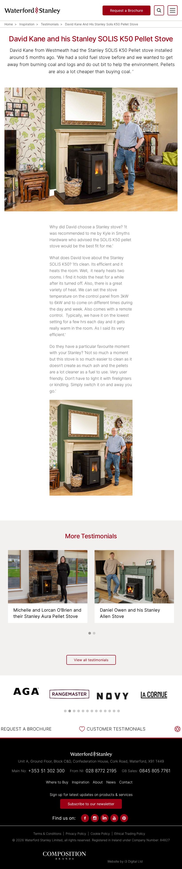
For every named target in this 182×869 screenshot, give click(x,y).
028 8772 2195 (101, 770)
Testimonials (50, 24)
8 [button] (96, 711)
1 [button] (89, 633)
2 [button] (94, 633)
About (98, 782)
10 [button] (105, 711)
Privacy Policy (76, 833)
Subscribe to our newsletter (91, 804)
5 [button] (83, 711)
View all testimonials (91, 660)
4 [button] (78, 711)
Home (8, 24)
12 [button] (114, 711)
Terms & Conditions (47, 833)
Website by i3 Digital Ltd (125, 861)
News (111, 782)
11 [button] (109, 711)
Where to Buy (57, 782)
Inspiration (26, 24)
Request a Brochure (126, 10)
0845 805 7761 (154, 770)
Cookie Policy (100, 833)
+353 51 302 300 (46, 770)
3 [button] (74, 711)
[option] (47, 586)
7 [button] (92, 711)
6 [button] (87, 711)
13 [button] (118, 711)
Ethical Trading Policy (129, 833)
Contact (126, 782)
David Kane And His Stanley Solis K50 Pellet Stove (101, 24)
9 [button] (100, 711)
